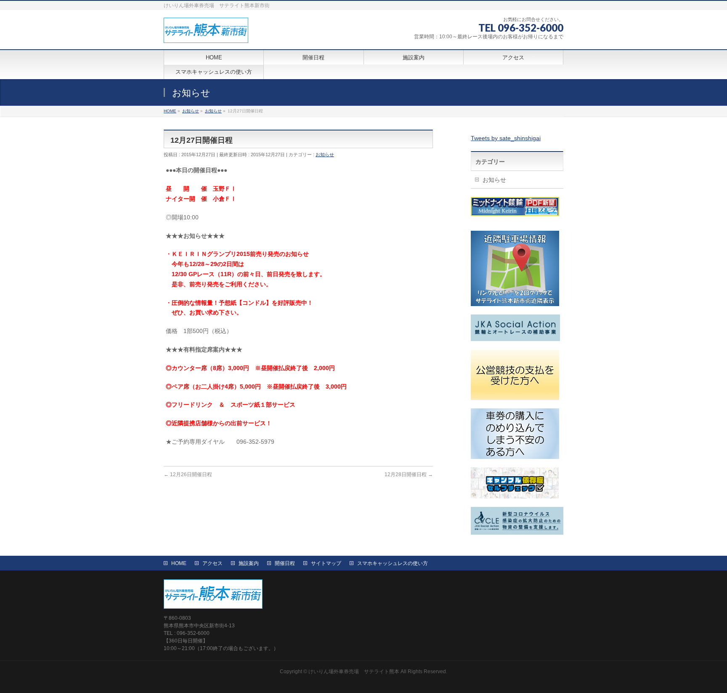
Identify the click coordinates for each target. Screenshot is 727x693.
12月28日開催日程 (409, 474)
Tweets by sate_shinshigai (506, 138)
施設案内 (249, 563)
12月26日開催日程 (188, 474)
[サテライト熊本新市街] (206, 33)
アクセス (212, 563)
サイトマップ (326, 563)
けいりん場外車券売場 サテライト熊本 (353, 671)
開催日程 (285, 563)
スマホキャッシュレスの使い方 (392, 563)
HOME (178, 563)
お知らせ (325, 154)
